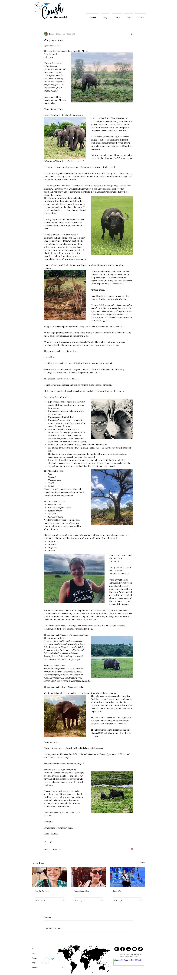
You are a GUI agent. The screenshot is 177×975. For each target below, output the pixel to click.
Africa (46, 833)
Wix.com (135, 956)
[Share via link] (51, 842)
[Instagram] (116, 949)
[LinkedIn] (128, 949)
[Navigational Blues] (88, 877)
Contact (34, 967)
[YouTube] (134, 949)
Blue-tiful (117, 890)
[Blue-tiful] (127, 877)
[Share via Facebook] (45, 842)
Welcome (35, 949)
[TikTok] (140, 949)
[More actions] (131, 33)
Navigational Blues (81, 890)
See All (142, 862)
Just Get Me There (42, 890)
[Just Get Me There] (49, 877)
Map (33, 953)
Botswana (54, 833)
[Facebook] (122, 949)
